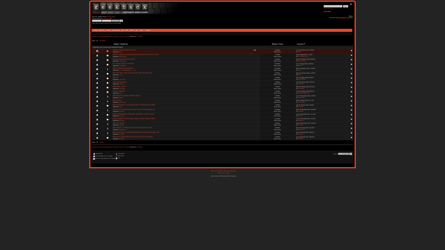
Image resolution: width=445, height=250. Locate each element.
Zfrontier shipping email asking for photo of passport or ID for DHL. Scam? (136, 54)
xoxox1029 (122, 79)
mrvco (300, 70)
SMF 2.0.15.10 (215, 171)
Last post (300, 44)
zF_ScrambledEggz (124, 70)
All (134, 70)
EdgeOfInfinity (302, 79)
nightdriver (301, 120)
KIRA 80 (115, 77)
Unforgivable (122, 65)
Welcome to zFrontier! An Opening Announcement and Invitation (133, 137)
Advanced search (328, 8)
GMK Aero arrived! (118, 123)
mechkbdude (122, 56)
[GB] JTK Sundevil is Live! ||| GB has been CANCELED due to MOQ (134, 105)
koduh (120, 106)
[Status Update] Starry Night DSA (123, 68)
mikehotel (121, 84)
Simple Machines (231, 171)
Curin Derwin (122, 61)
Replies (274, 44)
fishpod (121, 97)
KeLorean (301, 106)
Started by (124, 44)
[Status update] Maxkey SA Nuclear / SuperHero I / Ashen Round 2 (133, 114)
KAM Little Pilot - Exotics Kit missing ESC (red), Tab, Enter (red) (132, 73)
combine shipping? (119, 91)
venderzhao (301, 97)
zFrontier (139, 36)
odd (120, 93)
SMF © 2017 (223, 171)
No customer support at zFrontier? (123, 63)
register (113, 16)
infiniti (120, 52)
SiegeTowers (122, 129)
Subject (116, 44)
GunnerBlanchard (303, 56)
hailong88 (300, 111)
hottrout (300, 65)
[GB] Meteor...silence (119, 86)
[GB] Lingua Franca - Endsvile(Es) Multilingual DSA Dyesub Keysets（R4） (136, 132)
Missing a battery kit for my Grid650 (124, 59)
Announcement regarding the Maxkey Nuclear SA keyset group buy (134, 109)
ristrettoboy (122, 88)
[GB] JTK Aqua (117, 100)
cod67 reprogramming (120, 82)
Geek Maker (301, 102)
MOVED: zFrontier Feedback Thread (124, 50)
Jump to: (335, 154)
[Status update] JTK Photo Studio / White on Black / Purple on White (134, 118)
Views (281, 44)
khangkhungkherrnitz (304, 93)
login (108, 16)
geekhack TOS (344, 17)
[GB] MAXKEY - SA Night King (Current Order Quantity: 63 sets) (132, 127)
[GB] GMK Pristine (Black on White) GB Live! (126, 96)
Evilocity (300, 115)
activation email (107, 18)
